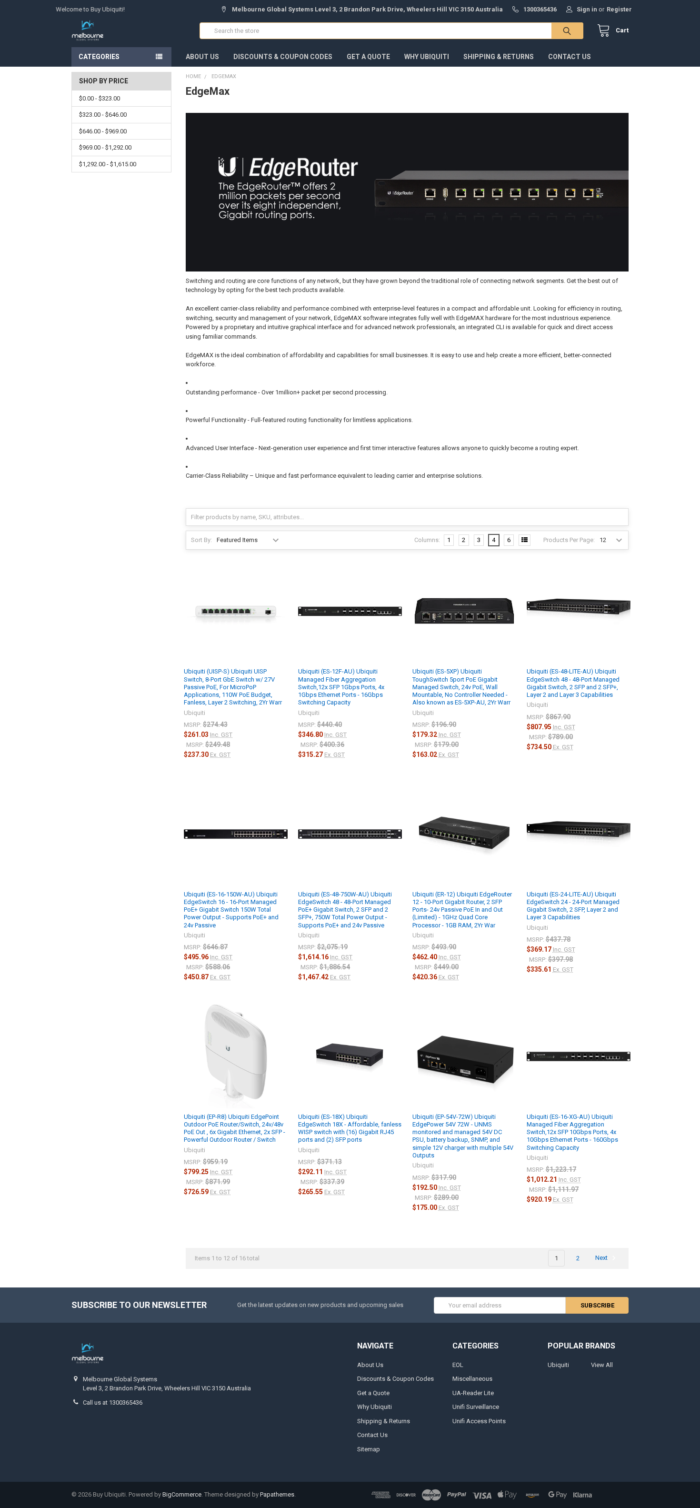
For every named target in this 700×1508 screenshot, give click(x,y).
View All (602, 1364)
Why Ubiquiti (426, 56)
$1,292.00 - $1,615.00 (107, 164)
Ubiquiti (558, 1364)
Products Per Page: (569, 539)
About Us (202, 56)
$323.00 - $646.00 (103, 114)
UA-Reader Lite (473, 1393)
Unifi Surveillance (475, 1406)
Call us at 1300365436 (112, 1402)
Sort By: (201, 539)
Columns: (427, 539)
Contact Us (569, 56)
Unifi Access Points (479, 1421)
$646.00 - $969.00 (103, 131)
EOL (457, 1364)
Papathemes (277, 1494)
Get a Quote (368, 56)
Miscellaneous (472, 1378)
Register (619, 9)
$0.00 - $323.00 (99, 98)
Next (602, 1258)
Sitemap (368, 1449)
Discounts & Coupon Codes (282, 56)
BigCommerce (181, 1494)
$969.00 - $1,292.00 (105, 147)
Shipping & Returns (498, 56)
